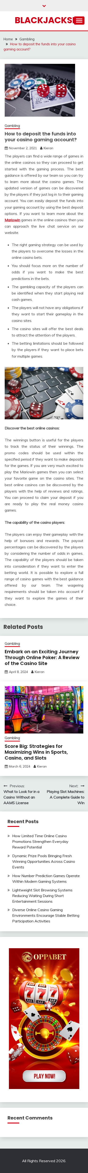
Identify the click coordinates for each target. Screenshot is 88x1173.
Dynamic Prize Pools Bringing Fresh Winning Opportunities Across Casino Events (43, 861)
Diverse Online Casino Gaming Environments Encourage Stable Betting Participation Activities (45, 915)
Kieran (48, 148)
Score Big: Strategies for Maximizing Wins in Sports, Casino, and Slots (36, 752)
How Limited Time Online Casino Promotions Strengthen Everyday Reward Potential (40, 841)
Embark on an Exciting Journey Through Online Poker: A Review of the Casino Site (42, 657)
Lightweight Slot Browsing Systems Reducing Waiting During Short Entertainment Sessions (42, 896)
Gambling (12, 125)
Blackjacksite (50, 20)
